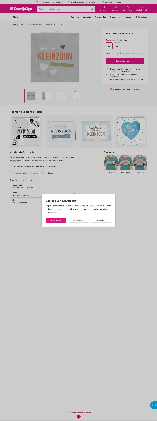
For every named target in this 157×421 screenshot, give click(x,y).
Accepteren (56, 220)
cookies (78, 206)
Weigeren (101, 220)
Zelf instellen (78, 220)
